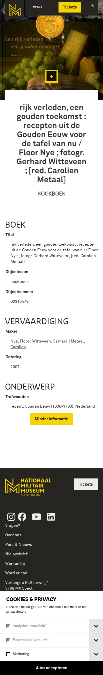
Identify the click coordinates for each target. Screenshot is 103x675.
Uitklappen (51, 76)
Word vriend (16, 573)
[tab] (96, 626)
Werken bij (15, 564)
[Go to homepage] (27, 489)
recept (16, 406)
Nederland (85, 406)
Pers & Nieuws (18, 545)
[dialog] (51, 633)
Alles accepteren (51, 668)
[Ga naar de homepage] (14, 9)
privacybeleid (16, 611)
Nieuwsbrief (16, 554)
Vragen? (12, 526)
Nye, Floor (19, 341)
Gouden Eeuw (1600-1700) (49, 406)
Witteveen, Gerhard (50, 341)
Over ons (13, 535)
